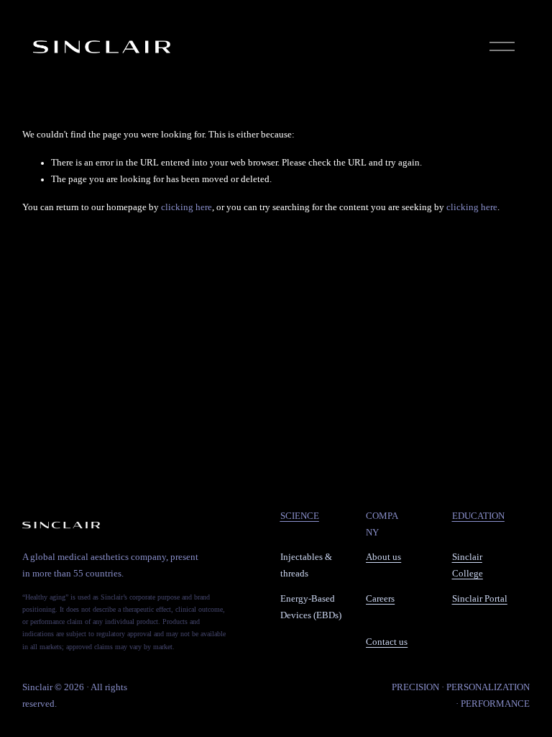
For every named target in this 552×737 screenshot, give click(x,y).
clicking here (186, 207)
